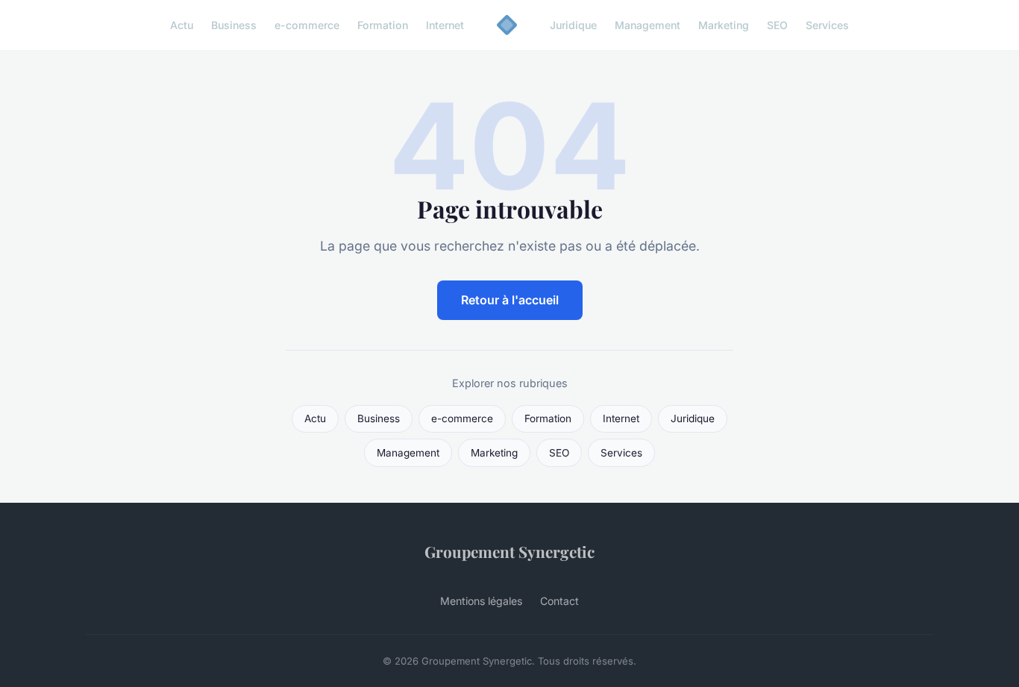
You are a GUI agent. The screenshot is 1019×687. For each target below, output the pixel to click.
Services (827, 25)
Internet (445, 25)
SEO (777, 25)
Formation (382, 25)
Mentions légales (481, 601)
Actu (181, 25)
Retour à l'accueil (510, 299)
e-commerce (307, 25)
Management (647, 25)
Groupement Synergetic (509, 551)
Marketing (723, 25)
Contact (559, 601)
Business (234, 25)
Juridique (573, 25)
